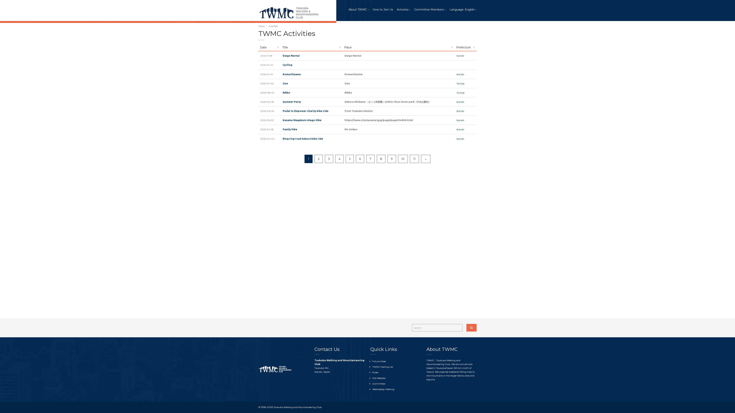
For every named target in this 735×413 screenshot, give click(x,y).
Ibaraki (460, 55)
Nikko (286, 92)
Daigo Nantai (291, 55)
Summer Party (292, 101)
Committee (378, 383)
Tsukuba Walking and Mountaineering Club (297, 407)
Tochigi (460, 83)
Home (261, 26)
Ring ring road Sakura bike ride (303, 138)
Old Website (378, 378)
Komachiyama (292, 74)
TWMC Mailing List (382, 366)
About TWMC (358, 9)
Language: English (462, 9)
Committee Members (429, 9)
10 (402, 159)
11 (414, 159)
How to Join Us (383, 9)
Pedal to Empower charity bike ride (305, 111)
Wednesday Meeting (383, 389)
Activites (402, 9)
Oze (285, 83)
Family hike (290, 129)
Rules (375, 372)
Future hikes (379, 361)
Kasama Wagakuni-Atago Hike (302, 120)
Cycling (287, 64)
